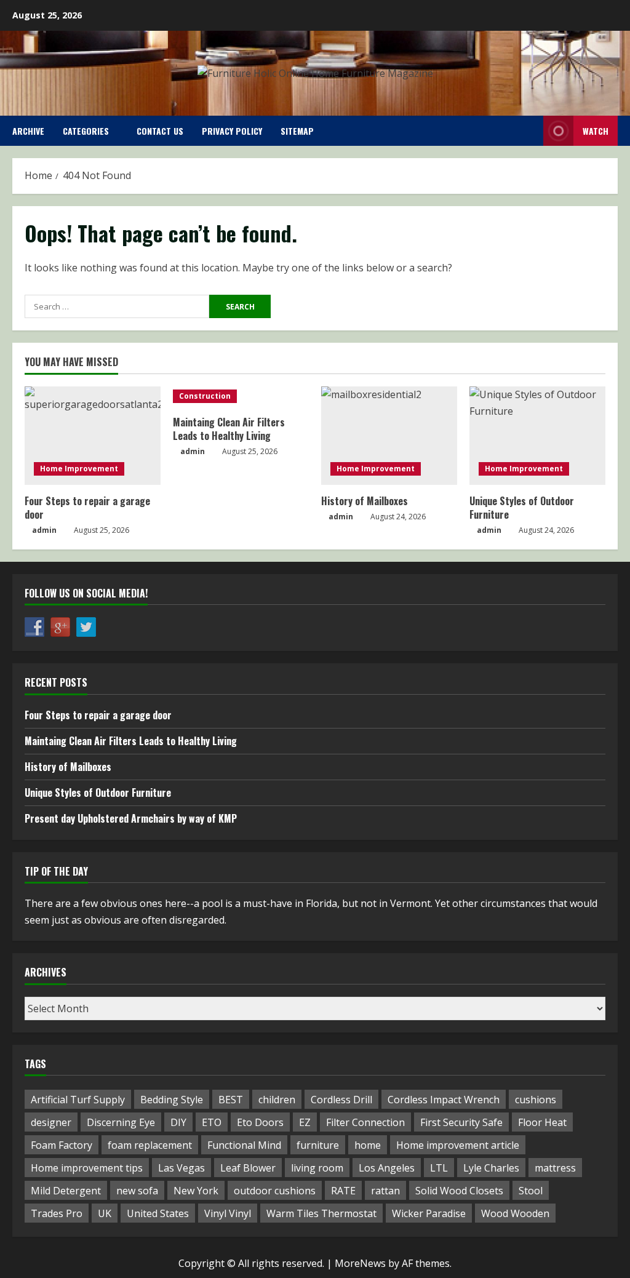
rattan (385, 1190)
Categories (86, 130)
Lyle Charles (491, 1168)
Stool (531, 1190)
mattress (555, 1168)
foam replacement (150, 1145)
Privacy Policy (232, 130)
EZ (305, 1122)
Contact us (160, 130)
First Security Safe (461, 1122)
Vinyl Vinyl (227, 1213)
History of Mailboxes (364, 500)
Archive (28, 130)
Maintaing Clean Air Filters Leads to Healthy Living (229, 429)
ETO (211, 1122)
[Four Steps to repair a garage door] (93, 435)
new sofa (137, 1190)
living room (317, 1168)
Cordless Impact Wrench (444, 1099)
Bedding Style (171, 1099)
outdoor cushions (275, 1190)
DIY (178, 1122)
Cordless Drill (341, 1099)
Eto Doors (260, 1122)
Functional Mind (244, 1145)
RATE (343, 1190)
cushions (535, 1099)
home (367, 1145)
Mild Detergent (66, 1190)
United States (158, 1213)
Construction (205, 396)
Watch (595, 130)
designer (51, 1122)
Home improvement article (457, 1145)
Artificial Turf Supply (78, 1099)
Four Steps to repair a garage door (87, 507)
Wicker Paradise (429, 1213)
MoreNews (360, 1263)
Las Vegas (181, 1168)
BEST (230, 1099)
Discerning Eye (121, 1122)
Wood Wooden (515, 1213)
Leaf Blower (248, 1168)
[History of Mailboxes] (389, 435)
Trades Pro (56, 1213)
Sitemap (297, 130)
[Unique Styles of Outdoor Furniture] (537, 435)
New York (195, 1190)
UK (104, 1213)
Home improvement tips (87, 1168)
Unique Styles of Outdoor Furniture (521, 507)
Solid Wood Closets (459, 1190)
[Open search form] (530, 131)
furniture (318, 1145)
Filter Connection (365, 1122)
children (276, 1099)
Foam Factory (61, 1145)
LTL (439, 1168)
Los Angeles (387, 1168)
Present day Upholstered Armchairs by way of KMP (131, 818)
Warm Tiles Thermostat (321, 1213)
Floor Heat (542, 1122)
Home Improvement (79, 468)
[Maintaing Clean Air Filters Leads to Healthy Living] (241, 396)
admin (44, 530)
